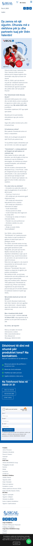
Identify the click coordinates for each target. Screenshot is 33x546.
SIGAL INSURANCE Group (10, 462)
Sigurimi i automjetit (8, 494)
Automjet (5, 456)
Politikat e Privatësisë (8, 527)
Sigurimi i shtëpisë (8, 497)
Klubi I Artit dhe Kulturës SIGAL (11, 490)
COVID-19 (5, 473)
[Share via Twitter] (30, 8)
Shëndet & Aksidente (8, 452)
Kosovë (5, 533)
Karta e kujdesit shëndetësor (10, 501)
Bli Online (23, 3)
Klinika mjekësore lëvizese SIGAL (12, 488)
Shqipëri (5, 531)
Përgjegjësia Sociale (8, 465)
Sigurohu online (7, 479)
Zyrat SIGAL (8, 397)
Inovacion (5, 471)
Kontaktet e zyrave (8, 486)
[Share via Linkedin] (27, 8)
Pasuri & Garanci (7, 454)
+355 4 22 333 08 (9, 390)
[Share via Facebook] (24, 8)
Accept (16, 543)
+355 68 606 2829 (9, 393)
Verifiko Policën (7, 477)
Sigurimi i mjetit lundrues (9, 503)
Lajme (3, 12)
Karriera (5, 467)
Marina (4, 458)
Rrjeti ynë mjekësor (8, 484)
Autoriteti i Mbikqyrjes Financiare (11, 524)
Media (4, 469)
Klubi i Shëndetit (7, 482)
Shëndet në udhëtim (8, 499)
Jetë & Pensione (7, 450)
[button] (28, 541)
